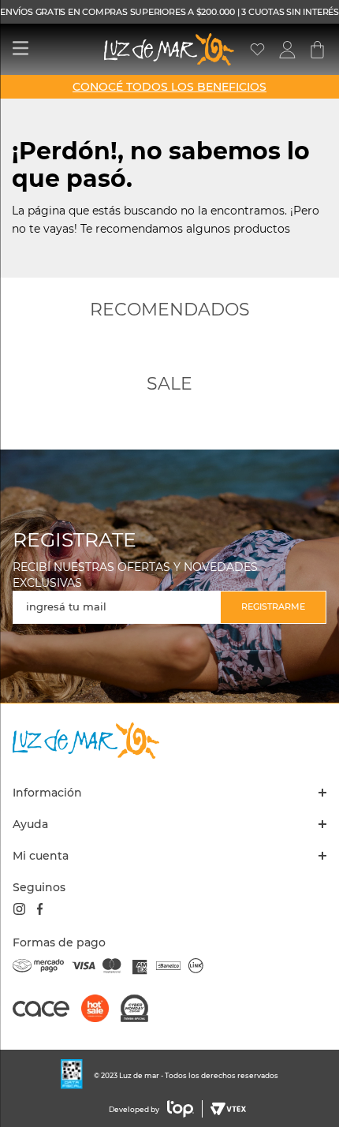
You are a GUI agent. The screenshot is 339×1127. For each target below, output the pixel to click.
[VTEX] (226, 1109)
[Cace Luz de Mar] (47, 1015)
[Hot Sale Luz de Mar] (101, 1010)
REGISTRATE (74, 539)
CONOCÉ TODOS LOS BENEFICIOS (169, 87)
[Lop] (181, 1109)
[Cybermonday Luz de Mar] (140, 1010)
